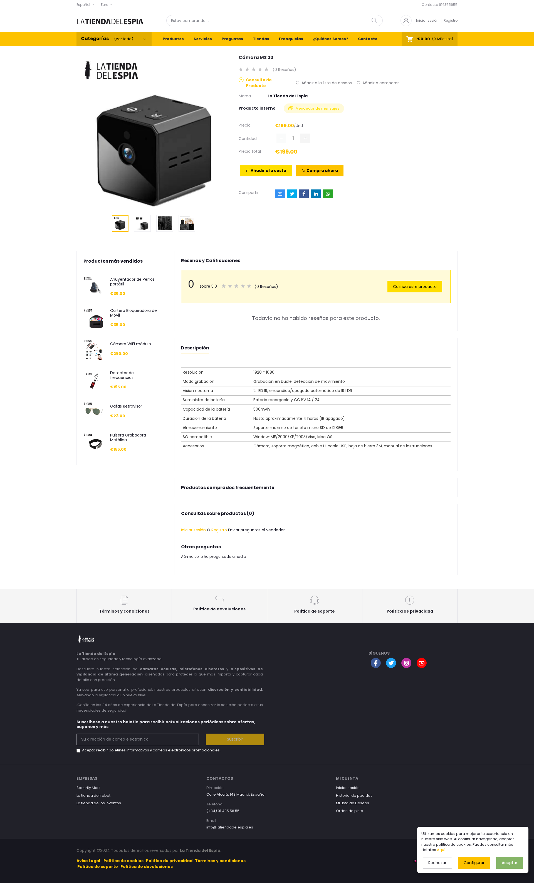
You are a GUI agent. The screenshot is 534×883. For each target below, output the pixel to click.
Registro (451, 20)
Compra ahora (322, 170)
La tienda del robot (93, 795)
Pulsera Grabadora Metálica (128, 437)
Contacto (367, 38)
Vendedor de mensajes (317, 108)
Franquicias (291, 38)
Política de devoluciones (146, 866)
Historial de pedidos (354, 795)
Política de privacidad (169, 861)
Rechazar (437, 862)
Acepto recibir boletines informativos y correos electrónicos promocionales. (151, 750)
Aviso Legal (88, 861)
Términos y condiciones (220, 861)
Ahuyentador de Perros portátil (132, 282)
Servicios (203, 38)
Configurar (474, 862)
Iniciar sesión (427, 20)
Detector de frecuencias (122, 375)
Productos (173, 38)
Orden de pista (349, 810)
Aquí (441, 849)
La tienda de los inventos (98, 803)
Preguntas (232, 38)
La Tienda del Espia (288, 96)
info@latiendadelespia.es (229, 827)
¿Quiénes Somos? (330, 38)
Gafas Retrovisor (126, 406)
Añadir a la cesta (268, 170)
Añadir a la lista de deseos (326, 83)
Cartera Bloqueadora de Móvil (133, 313)
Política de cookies (123, 861)
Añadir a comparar (380, 83)
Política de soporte (97, 866)
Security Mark (88, 787)
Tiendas (261, 38)
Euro (104, 4)
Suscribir (235, 739)
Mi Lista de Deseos (352, 803)
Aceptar (509, 862)
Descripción (195, 348)
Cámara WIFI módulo (130, 344)
